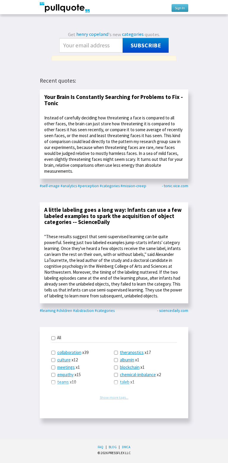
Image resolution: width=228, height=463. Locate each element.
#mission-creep (133, 185)
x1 (68, 367)
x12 (67, 360)
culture (64, 360)
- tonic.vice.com (175, 185)
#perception (88, 185)
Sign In (180, 8)
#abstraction (83, 310)
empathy (65, 374)
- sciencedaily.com (172, 310)
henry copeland (92, 34)
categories (133, 34)
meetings (66, 367)
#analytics (69, 185)
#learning (48, 310)
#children (64, 310)
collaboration (69, 352)
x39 (72, 352)
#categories (110, 185)
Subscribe (146, 45)
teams (63, 382)
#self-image (50, 185)
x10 (66, 382)
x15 (69, 374)
